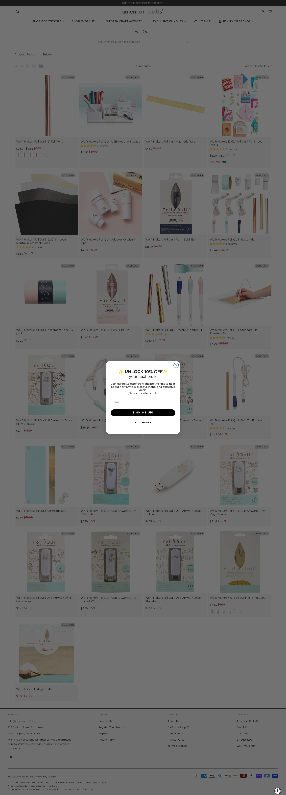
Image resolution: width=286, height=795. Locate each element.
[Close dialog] (176, 365)
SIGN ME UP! (143, 412)
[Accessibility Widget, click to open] (277, 791)
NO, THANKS (143, 422)
